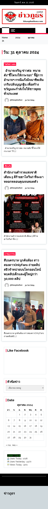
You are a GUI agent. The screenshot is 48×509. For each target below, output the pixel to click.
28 (14, 437)
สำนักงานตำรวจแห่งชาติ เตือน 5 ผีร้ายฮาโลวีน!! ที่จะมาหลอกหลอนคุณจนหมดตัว (24, 176)
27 (9, 437)
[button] (38, 30)
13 (9, 426)
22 (19, 432)
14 (14, 426)
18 (36, 426)
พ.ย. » (14, 445)
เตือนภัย (7, 166)
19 (41, 426)
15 (20, 426)
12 (41, 420)
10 (30, 420)
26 (41, 432)
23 (25, 432)
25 (36, 432)
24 (30, 432)
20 (8, 432)
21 (14, 432)
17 (30, 426)
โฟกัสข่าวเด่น (9, 64)
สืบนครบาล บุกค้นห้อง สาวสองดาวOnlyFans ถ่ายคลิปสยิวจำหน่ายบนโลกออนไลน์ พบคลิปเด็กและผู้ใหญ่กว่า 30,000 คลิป (22, 269)
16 (25, 426)
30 (25, 437)
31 (30, 437)
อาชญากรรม (9, 254)
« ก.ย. (8, 445)
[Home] (5, 30)
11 (36, 420)
